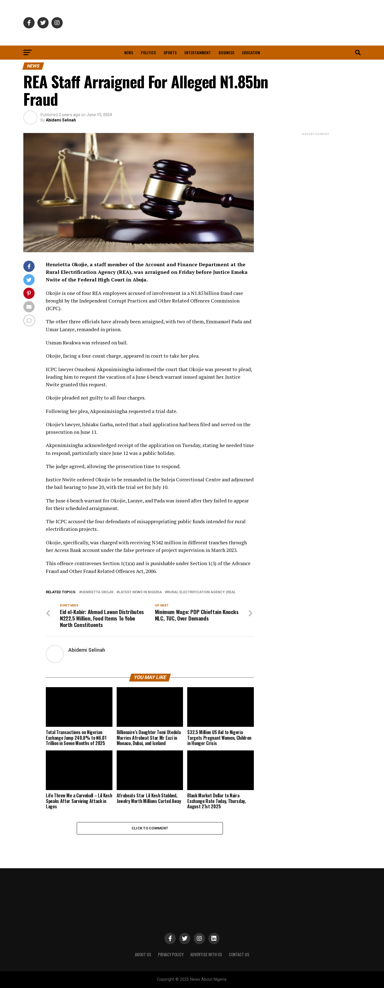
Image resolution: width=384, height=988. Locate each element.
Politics (148, 52)
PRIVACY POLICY (171, 954)
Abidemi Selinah (61, 120)
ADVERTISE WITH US (206, 954)
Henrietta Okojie (97, 592)
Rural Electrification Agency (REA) (201, 592)
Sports (170, 52)
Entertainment (197, 52)
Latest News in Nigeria (140, 592)
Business (226, 52)
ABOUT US (143, 954)
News (128, 52)
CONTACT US (239, 954)
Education (251, 52)
